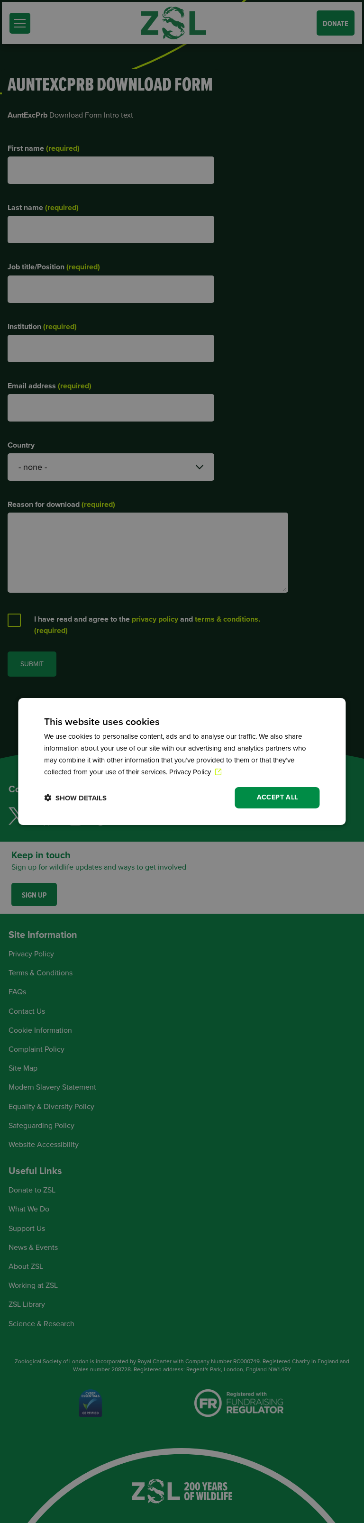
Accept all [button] (277, 797)
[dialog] (182, 761)
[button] (75, 797)
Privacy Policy (191, 772)
